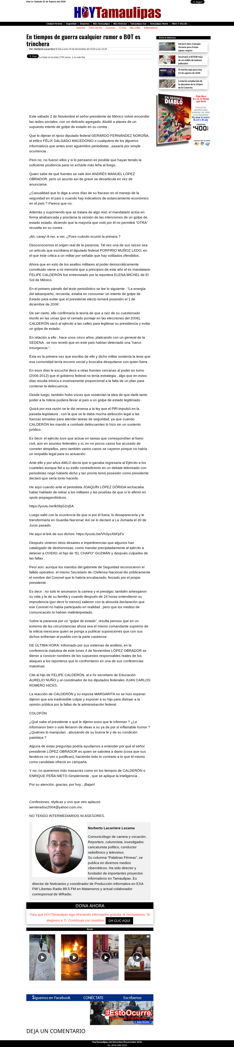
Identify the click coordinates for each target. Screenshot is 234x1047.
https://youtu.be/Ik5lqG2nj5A (51, 506)
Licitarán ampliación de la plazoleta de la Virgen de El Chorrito (190, 84)
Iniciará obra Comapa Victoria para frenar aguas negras (189, 47)
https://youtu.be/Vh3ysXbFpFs (100, 534)
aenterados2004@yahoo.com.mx (55, 807)
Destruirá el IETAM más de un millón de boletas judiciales (190, 60)
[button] (42, 957)
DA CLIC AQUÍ (119, 920)
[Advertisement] (89, 84)
